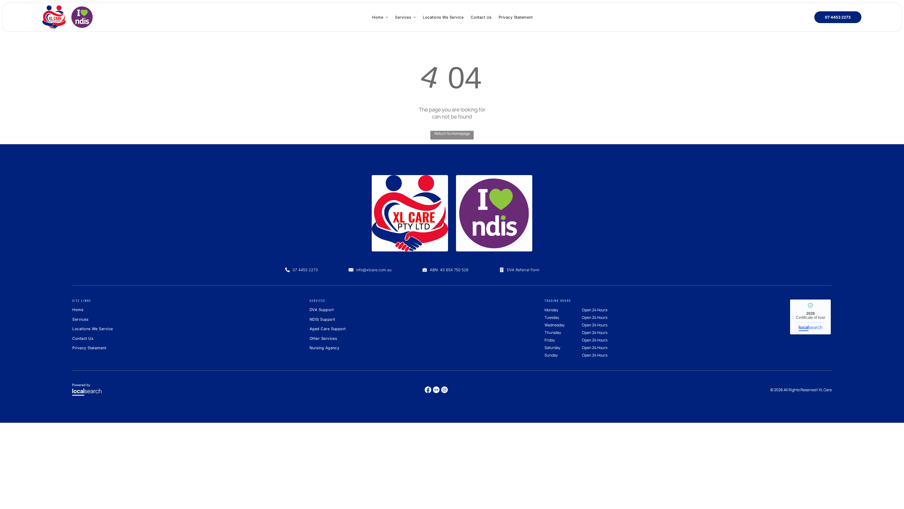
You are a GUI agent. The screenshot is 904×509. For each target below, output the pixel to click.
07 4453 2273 (305, 269)
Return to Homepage (452, 133)
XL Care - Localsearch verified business (810, 317)
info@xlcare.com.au (373, 269)
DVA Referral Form (523, 269)
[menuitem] (380, 17)
